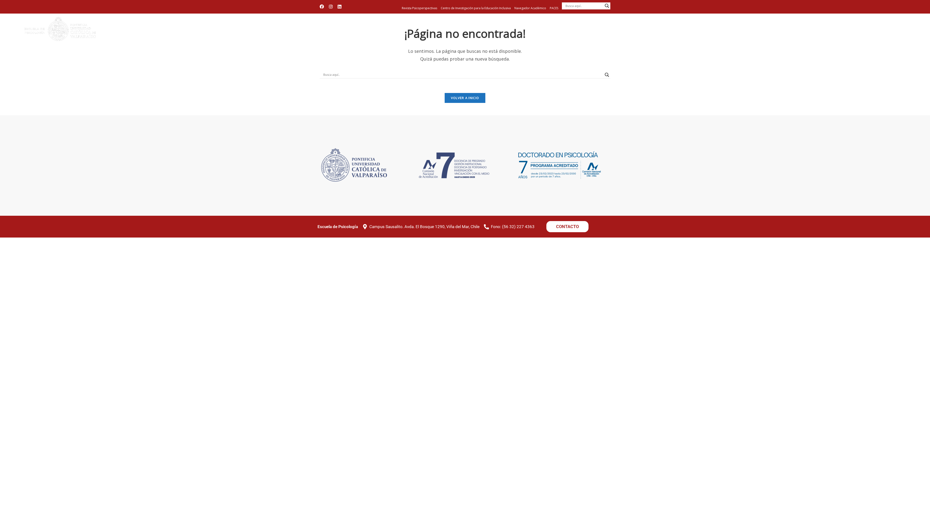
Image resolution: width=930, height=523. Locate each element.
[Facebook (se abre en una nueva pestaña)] (323, 6)
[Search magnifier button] (607, 5)
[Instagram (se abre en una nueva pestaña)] (330, 6)
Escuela (705, 32)
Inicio (685, 32)
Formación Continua (790, 34)
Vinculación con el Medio (849, 34)
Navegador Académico (530, 8)
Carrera (733, 32)
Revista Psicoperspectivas (419, 8)
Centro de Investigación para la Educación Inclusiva (476, 8)
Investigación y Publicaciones (887, 34)
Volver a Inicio (465, 98)
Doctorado (763, 32)
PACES (554, 8)
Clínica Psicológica (820, 34)
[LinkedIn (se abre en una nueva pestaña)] (339, 6)
